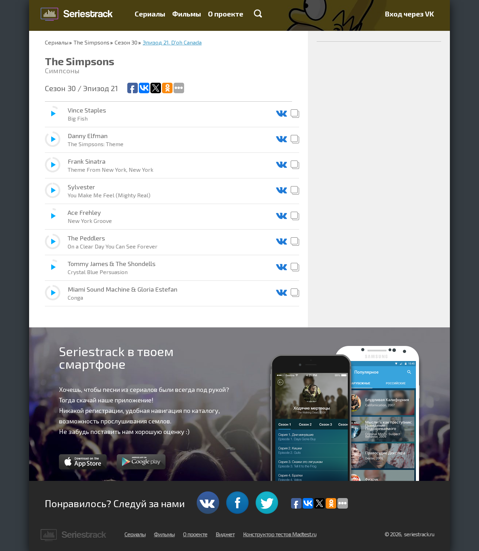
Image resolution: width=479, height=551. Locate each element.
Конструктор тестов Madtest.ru (279, 534)
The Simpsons (91, 42)
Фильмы (186, 13)
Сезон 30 (126, 42)
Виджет (225, 534)
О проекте (225, 13)
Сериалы (150, 13)
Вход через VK (409, 13)
